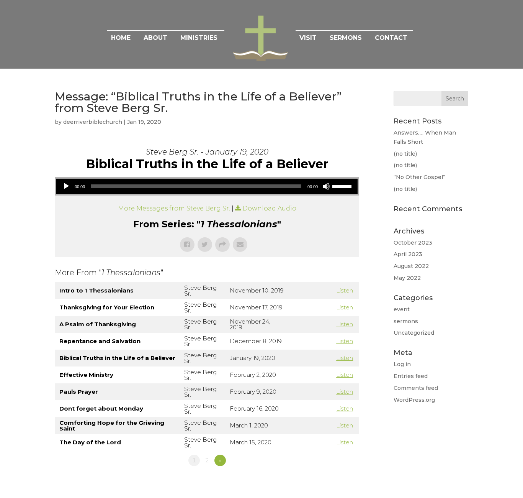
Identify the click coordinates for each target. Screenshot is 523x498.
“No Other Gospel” (419, 177)
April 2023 (408, 254)
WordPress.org (414, 399)
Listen (344, 290)
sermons (406, 321)
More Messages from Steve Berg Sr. (174, 208)
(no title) (405, 153)
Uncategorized (414, 332)
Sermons (346, 38)
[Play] (66, 186)
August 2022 (411, 266)
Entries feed (411, 376)
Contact (391, 38)
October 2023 (413, 242)
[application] (207, 186)
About (155, 38)
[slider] (343, 185)
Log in (402, 364)
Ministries (198, 38)
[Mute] (326, 186)
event (402, 309)
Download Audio (269, 208)
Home (121, 38)
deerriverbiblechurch (92, 121)
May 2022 (407, 277)
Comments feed (416, 388)
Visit (308, 38)
